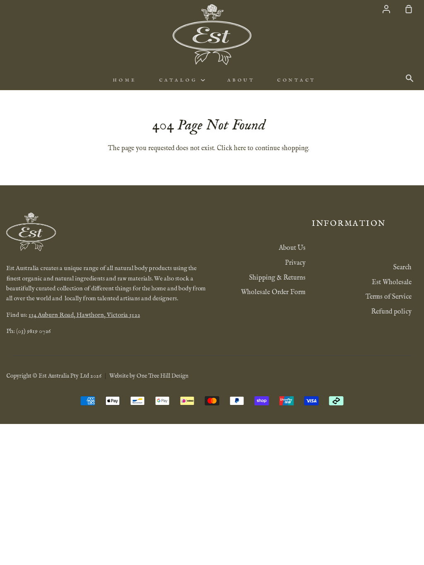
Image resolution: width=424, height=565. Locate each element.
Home (125, 80)
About (241, 80)
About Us (292, 248)
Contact (296, 80)
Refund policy (391, 312)
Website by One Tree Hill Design (148, 376)
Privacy (295, 263)
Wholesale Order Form (273, 292)
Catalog (180, 80)
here (240, 148)
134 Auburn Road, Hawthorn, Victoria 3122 (84, 315)
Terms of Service (389, 297)
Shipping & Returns (277, 278)
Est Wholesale (392, 282)
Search (402, 267)
